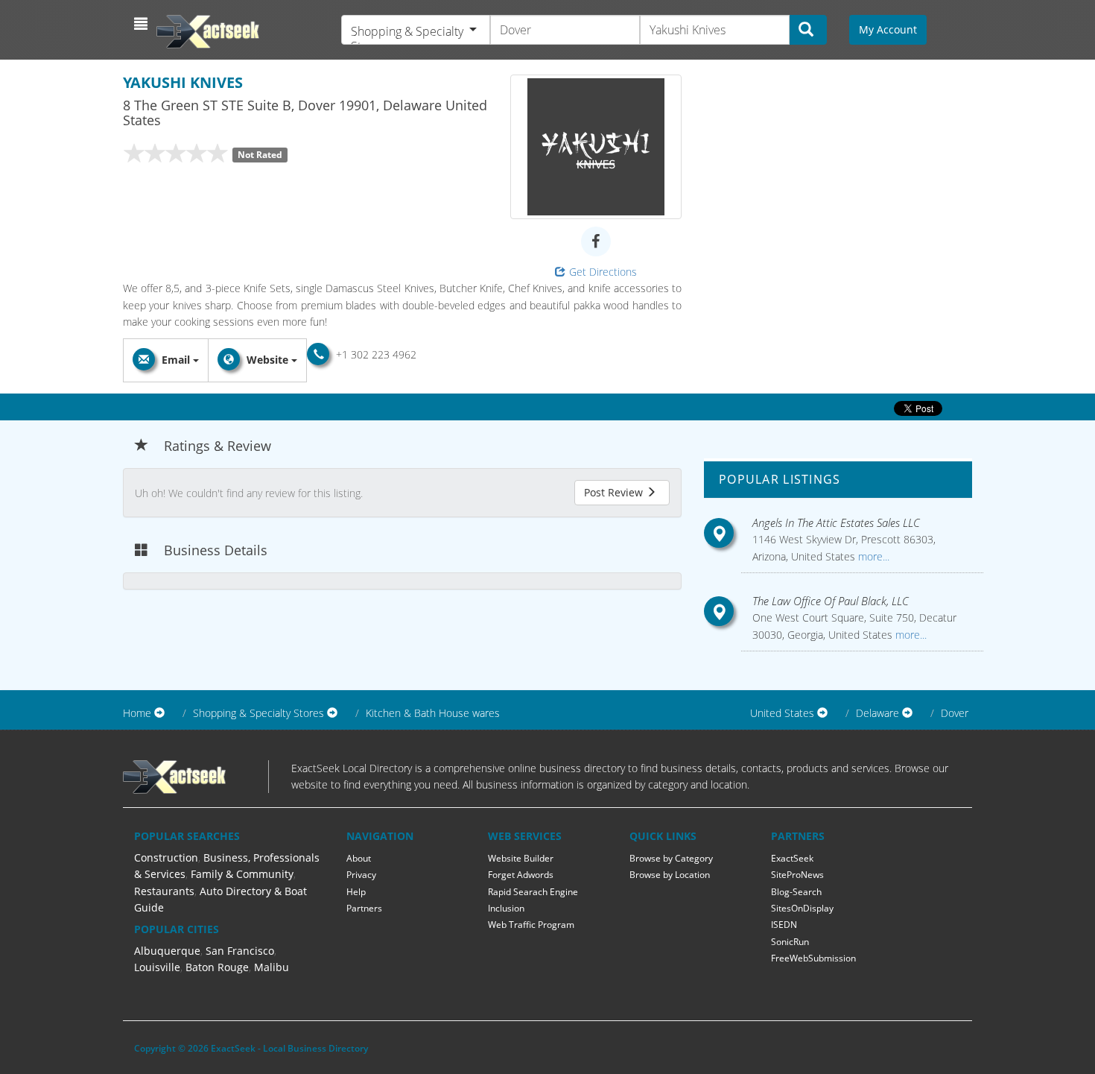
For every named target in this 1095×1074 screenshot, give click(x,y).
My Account (888, 29)
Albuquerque (167, 951)
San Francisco (240, 951)
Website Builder (520, 858)
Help (356, 891)
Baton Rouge (217, 967)
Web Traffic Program (531, 924)
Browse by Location (669, 874)
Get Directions (603, 272)
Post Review (615, 492)
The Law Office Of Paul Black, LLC (830, 600)
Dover (954, 713)
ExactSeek (792, 858)
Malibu (271, 967)
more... (872, 556)
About (358, 858)
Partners (364, 908)
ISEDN (784, 924)
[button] (142, 24)
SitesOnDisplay (802, 908)
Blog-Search (796, 891)
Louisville (157, 967)
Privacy (361, 874)
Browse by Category (671, 858)
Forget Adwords (520, 874)
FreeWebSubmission (813, 958)
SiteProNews (797, 874)
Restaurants (164, 891)
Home (137, 713)
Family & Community (242, 874)
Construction (166, 857)
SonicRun (790, 941)
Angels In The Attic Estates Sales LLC (836, 522)
